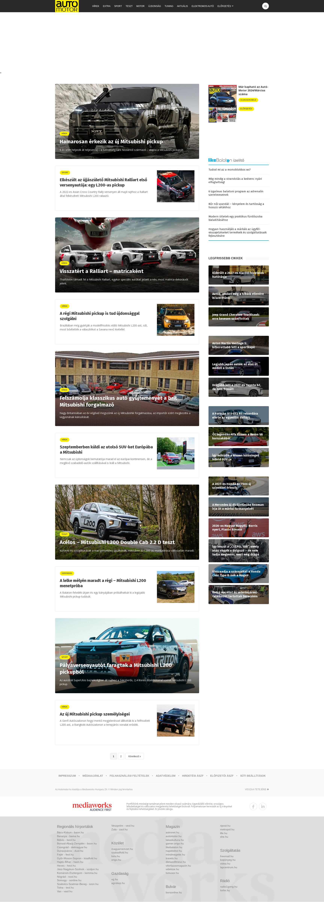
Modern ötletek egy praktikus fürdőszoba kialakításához (235, 218)
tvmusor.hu (172, 872)
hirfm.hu (225, 890)
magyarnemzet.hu (122, 848)
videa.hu (225, 863)
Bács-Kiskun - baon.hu (70, 832)
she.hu (224, 836)
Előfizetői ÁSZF (222, 775)
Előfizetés (224, 6)
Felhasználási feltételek (129, 775)
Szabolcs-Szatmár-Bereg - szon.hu (77, 883)
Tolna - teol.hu (65, 887)
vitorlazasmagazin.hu (178, 865)
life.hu (223, 833)
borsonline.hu (174, 892)
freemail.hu (226, 856)
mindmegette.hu (175, 854)
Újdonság (154, 6)
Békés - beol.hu (66, 839)
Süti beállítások (253, 775)
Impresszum (67, 775)
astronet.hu (172, 832)
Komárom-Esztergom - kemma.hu (77, 872)
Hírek (95, 6)
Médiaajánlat (92, 775)
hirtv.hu (115, 856)
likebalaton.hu (174, 847)
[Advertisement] (162, 42)
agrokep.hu (118, 883)
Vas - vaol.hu (64, 891)
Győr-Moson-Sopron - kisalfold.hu (77, 858)
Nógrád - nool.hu (67, 876)
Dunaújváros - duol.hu (70, 850)
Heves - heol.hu (66, 865)
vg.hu (114, 879)
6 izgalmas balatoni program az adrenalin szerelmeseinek (235, 193)
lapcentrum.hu (228, 867)
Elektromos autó (203, 6)
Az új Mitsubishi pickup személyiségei (95, 714)
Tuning (169, 6)
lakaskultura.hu (175, 839)
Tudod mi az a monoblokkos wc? (229, 169)
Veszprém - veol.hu (122, 825)
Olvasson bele (248, 100)
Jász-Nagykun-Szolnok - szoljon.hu (78, 869)
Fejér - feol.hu (65, 854)
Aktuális (182, 6)
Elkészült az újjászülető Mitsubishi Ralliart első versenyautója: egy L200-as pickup (103, 182)
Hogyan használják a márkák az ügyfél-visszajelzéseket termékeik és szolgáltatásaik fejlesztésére (237, 232)
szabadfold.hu (119, 852)
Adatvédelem (166, 775)
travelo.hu (172, 858)
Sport (118, 6)
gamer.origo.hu (175, 843)
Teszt (129, 6)
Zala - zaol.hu (119, 829)
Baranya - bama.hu (68, 836)
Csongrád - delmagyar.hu (72, 847)
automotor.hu (174, 836)
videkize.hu (172, 869)
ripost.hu (225, 825)
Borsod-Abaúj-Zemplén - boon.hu (77, 843)
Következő (133, 756)
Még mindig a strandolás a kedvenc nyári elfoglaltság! (235, 180)
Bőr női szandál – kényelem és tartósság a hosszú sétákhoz (236, 205)
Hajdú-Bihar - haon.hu (70, 861)
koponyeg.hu (228, 859)
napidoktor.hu (174, 850)
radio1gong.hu (228, 886)
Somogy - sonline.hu (69, 880)
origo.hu (116, 859)
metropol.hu (227, 829)
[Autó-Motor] (67, 6)
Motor (140, 6)
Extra (106, 6)
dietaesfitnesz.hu (176, 861)
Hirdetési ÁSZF (193, 775)
